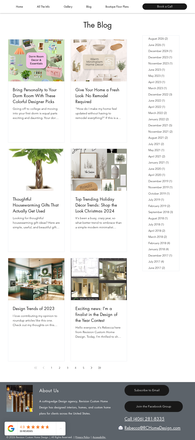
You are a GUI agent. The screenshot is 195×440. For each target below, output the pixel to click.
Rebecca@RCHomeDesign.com (153, 427)
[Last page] (99, 367)
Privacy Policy (82, 437)
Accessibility (99, 437)
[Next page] (91, 367)
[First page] (35, 367)
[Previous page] (43, 367)
